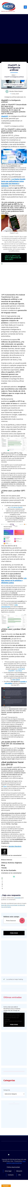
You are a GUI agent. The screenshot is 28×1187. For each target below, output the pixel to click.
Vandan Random (14, 846)
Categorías (6, 1090)
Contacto (11, 1175)
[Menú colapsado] (25, 7)
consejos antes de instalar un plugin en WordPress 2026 (12, 1015)
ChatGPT (9, 108)
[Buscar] (22, 920)
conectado (17, 897)
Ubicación (19, 1171)
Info (19, 1175)
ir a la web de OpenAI (15, 507)
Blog (3, 865)
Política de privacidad (13, 1167)
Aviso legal (8, 1171)
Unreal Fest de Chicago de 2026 (11, 1011)
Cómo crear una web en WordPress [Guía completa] (11, 1007)
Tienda (4, 868)
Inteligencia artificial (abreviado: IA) (15, 97)
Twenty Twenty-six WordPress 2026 (12, 1022)
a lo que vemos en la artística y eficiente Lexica (14, 580)
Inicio (13, 75)
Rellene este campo (11, 917)
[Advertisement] (14, 29)
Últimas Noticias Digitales (11, 863)
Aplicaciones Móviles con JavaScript (11, 1018)
